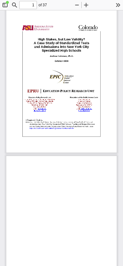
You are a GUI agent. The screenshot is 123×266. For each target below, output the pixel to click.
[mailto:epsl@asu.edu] (42, 108)
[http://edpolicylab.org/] (40, 110)
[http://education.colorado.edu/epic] (84, 110)
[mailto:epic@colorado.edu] (86, 108)
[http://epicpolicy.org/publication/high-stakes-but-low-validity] (52, 128)
